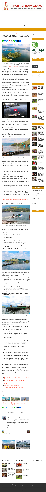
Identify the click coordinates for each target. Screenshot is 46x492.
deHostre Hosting (35, 198)
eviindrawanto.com (17, 38)
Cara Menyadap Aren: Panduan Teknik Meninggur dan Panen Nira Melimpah (41, 168)
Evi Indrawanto (21, 488)
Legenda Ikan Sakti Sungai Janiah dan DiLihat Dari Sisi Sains (41, 158)
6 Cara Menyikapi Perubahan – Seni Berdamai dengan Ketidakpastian (41, 174)
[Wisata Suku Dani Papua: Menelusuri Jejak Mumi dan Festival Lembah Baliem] (25, 399)
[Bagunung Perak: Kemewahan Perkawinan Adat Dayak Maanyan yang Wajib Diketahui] (34, 151)
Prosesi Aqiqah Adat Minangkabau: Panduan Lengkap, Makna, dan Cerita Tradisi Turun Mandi (41, 180)
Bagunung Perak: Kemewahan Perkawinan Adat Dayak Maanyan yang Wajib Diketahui (40, 151)
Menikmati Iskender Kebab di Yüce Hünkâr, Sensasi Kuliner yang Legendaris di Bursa (41, 88)
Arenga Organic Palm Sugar (37, 190)
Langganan (35, 66)
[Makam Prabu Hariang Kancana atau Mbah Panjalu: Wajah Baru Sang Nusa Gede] (34, 128)
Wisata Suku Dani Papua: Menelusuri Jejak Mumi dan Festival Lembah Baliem (24, 402)
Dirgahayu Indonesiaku (40, 162)
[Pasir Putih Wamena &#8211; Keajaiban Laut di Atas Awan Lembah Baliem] (6, 399)
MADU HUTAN (35, 201)
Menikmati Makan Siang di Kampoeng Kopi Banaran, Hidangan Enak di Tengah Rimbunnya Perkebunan (41, 102)
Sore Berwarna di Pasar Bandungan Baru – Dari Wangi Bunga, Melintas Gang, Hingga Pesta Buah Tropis (41, 117)
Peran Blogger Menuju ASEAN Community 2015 (13, 385)
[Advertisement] (23, 18)
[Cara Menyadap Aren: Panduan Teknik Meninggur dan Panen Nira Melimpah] (34, 168)
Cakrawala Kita (35, 195)
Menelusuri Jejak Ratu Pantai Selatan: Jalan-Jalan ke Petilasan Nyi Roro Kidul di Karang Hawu (41, 145)
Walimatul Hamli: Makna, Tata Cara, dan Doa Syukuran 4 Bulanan (41, 134)
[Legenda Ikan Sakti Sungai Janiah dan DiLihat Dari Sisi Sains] (34, 158)
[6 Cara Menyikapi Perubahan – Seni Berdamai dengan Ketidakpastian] (34, 174)
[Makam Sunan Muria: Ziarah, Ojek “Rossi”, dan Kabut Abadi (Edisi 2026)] (34, 139)
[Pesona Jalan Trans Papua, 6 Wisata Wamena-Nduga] (8, 444)
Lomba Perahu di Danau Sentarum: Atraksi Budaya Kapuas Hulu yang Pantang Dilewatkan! (15, 403)
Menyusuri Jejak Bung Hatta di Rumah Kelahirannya (13, 387)
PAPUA (16, 33)
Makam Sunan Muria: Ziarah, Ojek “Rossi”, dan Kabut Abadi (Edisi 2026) (41, 139)
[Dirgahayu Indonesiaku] (34, 163)
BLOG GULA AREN (35, 193)
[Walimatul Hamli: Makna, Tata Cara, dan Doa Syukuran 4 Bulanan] (34, 134)
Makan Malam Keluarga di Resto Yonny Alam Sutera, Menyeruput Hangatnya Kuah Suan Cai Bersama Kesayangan (41, 110)
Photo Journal (34, 206)
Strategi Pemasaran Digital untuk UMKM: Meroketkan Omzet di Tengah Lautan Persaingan (41, 95)
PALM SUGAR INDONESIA (37, 203)
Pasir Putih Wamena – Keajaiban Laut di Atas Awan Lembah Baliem (6, 402)
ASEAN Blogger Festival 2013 (10, 383)
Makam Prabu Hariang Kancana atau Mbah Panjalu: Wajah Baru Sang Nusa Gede (41, 128)
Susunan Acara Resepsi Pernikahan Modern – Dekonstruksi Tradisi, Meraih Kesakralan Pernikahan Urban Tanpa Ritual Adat (15, 200)
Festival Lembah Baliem (13, 66)
